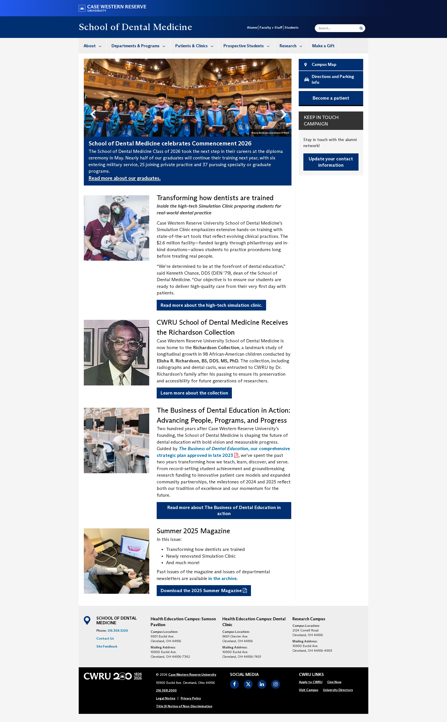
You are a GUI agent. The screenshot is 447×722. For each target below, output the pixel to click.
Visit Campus (308, 690)
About (90, 45)
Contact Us (105, 638)
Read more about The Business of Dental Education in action (224, 510)
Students (291, 27)
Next (285, 106)
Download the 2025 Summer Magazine (201, 590)
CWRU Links (311, 674)
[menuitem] (93, 46)
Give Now (334, 682)
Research (288, 45)
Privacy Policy (191, 698)
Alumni (252, 27)
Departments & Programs (135, 45)
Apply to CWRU (310, 682)
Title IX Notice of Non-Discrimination (184, 706)
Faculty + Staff (271, 27)
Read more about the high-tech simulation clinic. (211, 305)
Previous (94, 106)
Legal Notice (165, 698)
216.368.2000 (166, 690)
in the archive (222, 578)
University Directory (338, 690)
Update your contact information (331, 162)
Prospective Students (244, 45)
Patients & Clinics (191, 45)
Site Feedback (106, 646)
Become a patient (330, 98)
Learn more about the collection (194, 393)
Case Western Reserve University (192, 674)
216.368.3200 (118, 630)
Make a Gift (323, 45)
